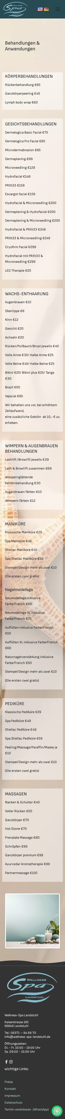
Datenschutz (13, 1103)
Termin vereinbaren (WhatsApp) (27, 1109)
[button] (57, 1111)
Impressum (12, 1096)
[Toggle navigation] (58, 9)
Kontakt (10, 1089)
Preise (9, 1082)
